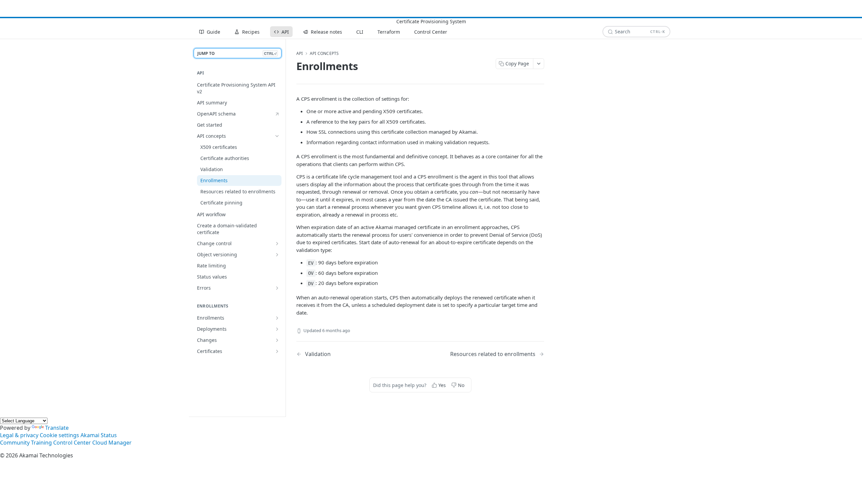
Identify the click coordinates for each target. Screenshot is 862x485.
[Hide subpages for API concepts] (277, 136)
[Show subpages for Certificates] (277, 351)
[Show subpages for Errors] (277, 288)
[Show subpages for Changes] (277, 340)
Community (15, 442)
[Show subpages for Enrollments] (277, 318)
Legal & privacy (19, 435)
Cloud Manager (112, 442)
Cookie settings (59, 435)
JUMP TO (236, 53)
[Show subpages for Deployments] (277, 329)
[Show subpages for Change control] (277, 243)
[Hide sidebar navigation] (284, 228)
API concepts (324, 53)
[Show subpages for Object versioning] (277, 254)
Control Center (72, 442)
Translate (57, 427)
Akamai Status (98, 435)
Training (41, 442)
